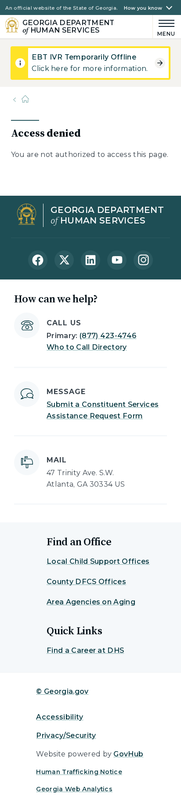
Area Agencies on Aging (91, 602)
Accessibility (59, 717)
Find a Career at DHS (85, 650)
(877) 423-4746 (108, 335)
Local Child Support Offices (98, 561)
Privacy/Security (66, 735)
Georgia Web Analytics (74, 789)
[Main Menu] (164, 26)
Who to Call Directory (87, 347)
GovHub (128, 754)
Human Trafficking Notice (79, 772)
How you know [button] (143, 8)
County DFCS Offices (86, 581)
